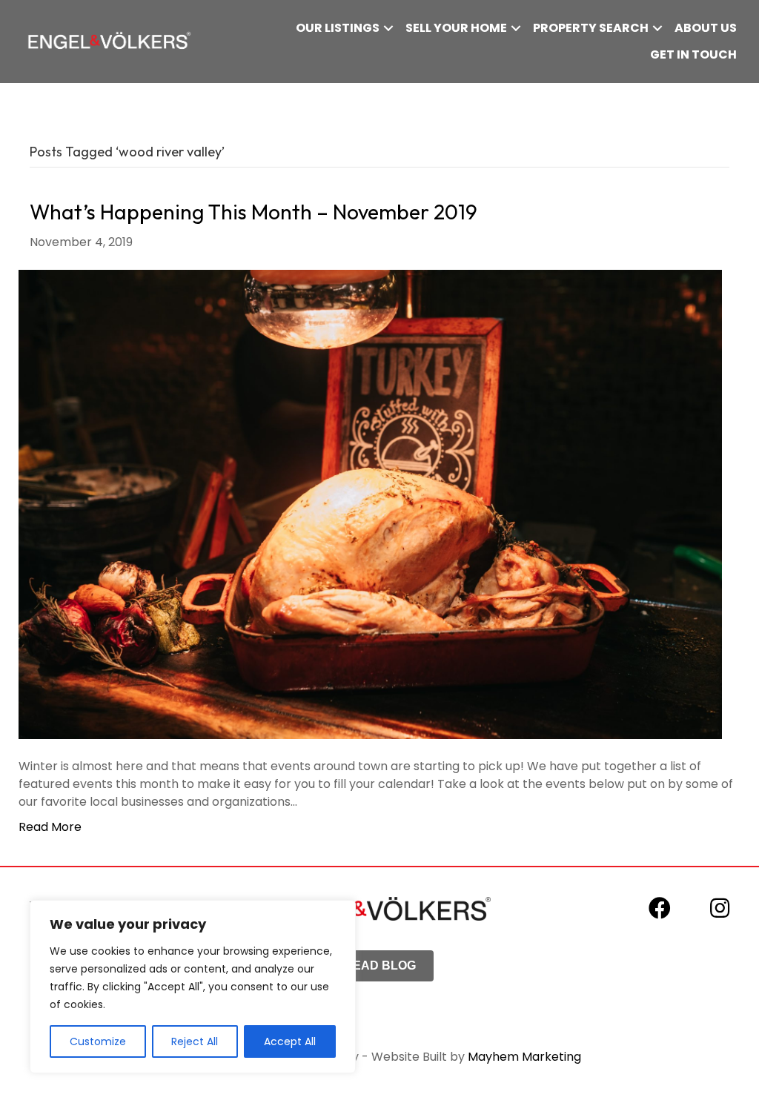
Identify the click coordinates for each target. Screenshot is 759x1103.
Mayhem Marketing (524, 1056)
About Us (706, 27)
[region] (193, 986)
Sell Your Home (456, 27)
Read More (50, 826)
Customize (98, 1041)
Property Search (591, 27)
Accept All (290, 1041)
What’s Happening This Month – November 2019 (253, 212)
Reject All (194, 1041)
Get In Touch (693, 54)
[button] (388, 28)
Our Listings (338, 27)
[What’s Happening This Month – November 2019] (370, 503)
